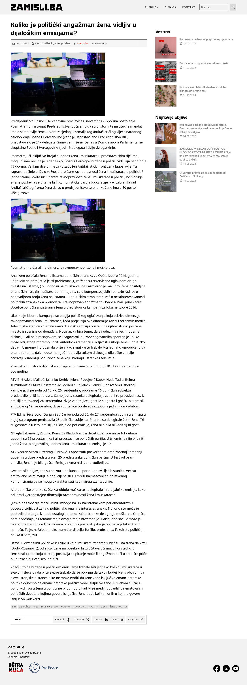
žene (104, 606)
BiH (14, 606)
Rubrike (152, 7)
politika (93, 606)
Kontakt (188, 7)
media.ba (82, 43)
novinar (65, 606)
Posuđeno (101, 43)
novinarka (79, 606)
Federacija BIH (49, 606)
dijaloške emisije (28, 606)
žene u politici (118, 606)
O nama (170, 7)
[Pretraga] (233, 7)
